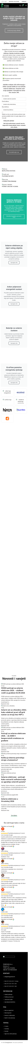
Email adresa (5, 101)
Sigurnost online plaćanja (10, 1033)
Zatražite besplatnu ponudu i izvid (14, 216)
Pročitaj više (16, 941)
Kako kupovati (7, 1012)
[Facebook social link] (2, 2)
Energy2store (8, 1042)
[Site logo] (5, 5)
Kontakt (6, 1031)
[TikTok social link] (6, 2)
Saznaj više (14, 451)
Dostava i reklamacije (9, 1015)
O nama (6, 1026)
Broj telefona (5, 107)
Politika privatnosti (8, 997)
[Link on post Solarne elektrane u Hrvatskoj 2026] (14, 748)
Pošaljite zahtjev (9, 120)
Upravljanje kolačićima (9, 1002)
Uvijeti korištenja (8, 994)
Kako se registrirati (8, 1010)
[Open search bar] (20, 5)
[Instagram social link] (4, 2)
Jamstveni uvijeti (8, 999)
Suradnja (6, 1028)
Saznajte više (14, 262)
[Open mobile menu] (26, 5)
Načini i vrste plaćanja (9, 1018)
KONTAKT (24, 1)
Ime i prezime (5, 96)
